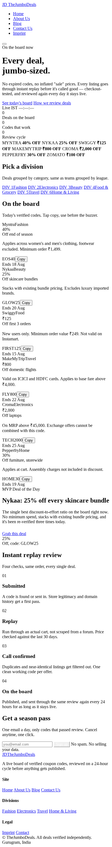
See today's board (17, 103)
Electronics (26, 811)
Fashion (9, 811)
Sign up (62, 744)
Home (18, 13)
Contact (22, 832)
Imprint (19, 33)
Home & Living (62, 811)
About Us (21, 18)
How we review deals (52, 103)
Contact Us (22, 28)
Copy (21, 259)
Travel (42, 811)
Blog (17, 23)
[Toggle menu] (4, 44)
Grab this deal (14, 533)
